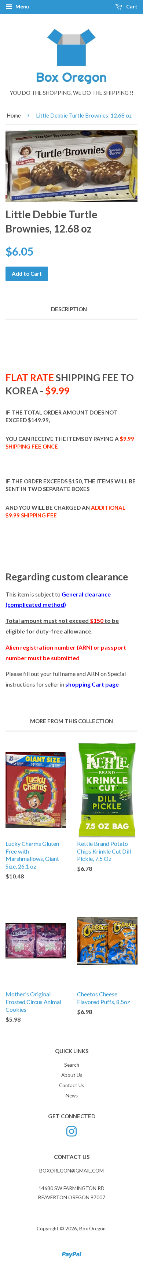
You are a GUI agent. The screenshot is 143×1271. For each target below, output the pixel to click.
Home (14, 115)
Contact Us (71, 1085)
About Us (71, 1075)
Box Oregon (92, 1228)
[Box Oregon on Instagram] (71, 1130)
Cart (131, 6)
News (72, 1096)
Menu (21, 6)
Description (69, 309)
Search (71, 1065)
